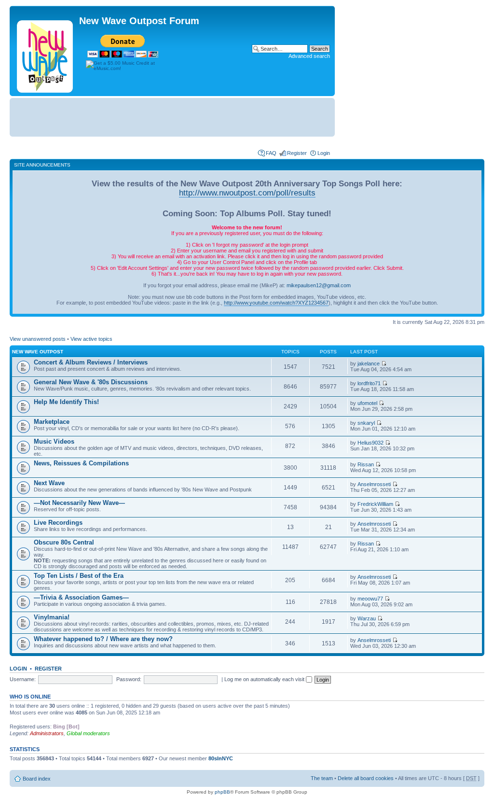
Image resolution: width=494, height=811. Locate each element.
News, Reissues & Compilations (81, 463)
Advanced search (309, 56)
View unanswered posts (38, 339)
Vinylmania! (51, 617)
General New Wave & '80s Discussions (91, 382)
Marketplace (51, 421)
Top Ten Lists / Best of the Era (79, 575)
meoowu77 (370, 598)
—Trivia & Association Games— (81, 597)
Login (323, 153)
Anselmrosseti (374, 484)
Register (297, 153)
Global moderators (88, 733)
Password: (128, 679)
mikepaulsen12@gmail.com (319, 285)
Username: (23, 679)
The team (322, 778)
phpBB (222, 792)
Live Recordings (58, 522)
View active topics (91, 339)
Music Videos (54, 441)
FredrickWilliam (375, 504)
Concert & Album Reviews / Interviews (91, 362)
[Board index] (45, 54)
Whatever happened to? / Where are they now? (103, 639)
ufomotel (367, 403)
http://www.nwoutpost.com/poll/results (247, 192)
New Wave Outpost (37, 351)
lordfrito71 (369, 383)
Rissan (365, 464)
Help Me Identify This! (66, 402)
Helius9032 (370, 443)
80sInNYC (220, 758)
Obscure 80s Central (64, 542)
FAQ (271, 153)
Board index (37, 779)
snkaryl (366, 423)
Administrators (47, 733)
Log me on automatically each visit (265, 679)
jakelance (368, 363)
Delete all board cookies (366, 778)
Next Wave (49, 483)
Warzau (366, 618)
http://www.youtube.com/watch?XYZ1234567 (276, 303)
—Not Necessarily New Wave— (79, 502)
